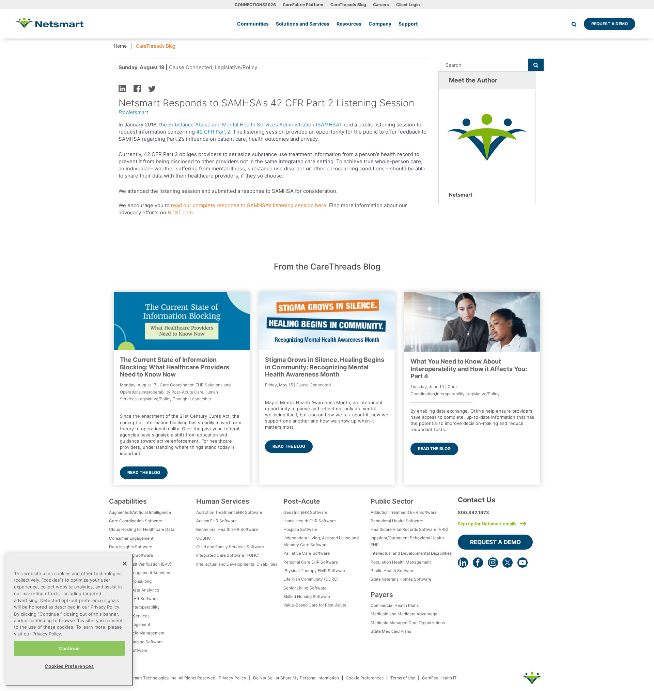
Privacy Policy (232, 677)
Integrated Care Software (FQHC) (228, 555)
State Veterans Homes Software (401, 579)
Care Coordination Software (135, 520)
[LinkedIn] (463, 562)
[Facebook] (478, 562)
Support (408, 24)
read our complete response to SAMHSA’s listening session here (248, 205)
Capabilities (128, 501)
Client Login (408, 4)
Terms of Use (402, 677)
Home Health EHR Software (309, 520)
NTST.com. (181, 212)
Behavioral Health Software (397, 520)
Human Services (222, 501)
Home (120, 46)
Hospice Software (300, 529)
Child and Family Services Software (230, 546)
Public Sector (392, 501)
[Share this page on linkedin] (122, 88)
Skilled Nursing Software (306, 596)
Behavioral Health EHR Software (227, 529)
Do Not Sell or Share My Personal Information (296, 677)
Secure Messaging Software (136, 641)
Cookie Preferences (365, 677)
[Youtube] (522, 562)
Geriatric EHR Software (305, 512)
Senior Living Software (305, 587)
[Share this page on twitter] (152, 88)
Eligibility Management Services (139, 572)
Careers (381, 4)
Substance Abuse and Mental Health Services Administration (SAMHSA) (254, 124)
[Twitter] (507, 562)
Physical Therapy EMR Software (314, 570)
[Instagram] (493, 562)
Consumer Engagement (131, 538)
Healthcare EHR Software (133, 598)
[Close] (124, 563)
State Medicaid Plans (391, 631)
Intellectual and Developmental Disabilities (236, 564)
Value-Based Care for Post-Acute (314, 605)
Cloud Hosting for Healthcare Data (141, 529)
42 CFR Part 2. (214, 131)
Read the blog (143, 472)
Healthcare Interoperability (134, 607)
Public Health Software (393, 570)
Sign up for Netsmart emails (487, 523)
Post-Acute (301, 501)
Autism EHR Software (216, 520)
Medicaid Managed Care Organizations (408, 622)
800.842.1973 (473, 512)
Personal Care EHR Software (310, 562)
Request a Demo (609, 23)
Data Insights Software (130, 546)
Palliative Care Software (306, 553)
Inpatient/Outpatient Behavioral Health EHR (407, 541)
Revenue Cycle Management (137, 632)
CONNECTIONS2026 (255, 4)
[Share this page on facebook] (137, 88)
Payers (382, 594)
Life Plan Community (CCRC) (311, 579)
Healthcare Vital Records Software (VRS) (409, 529)
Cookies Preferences (69, 666)
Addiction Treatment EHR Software (229, 512)
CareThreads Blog (348, 4)
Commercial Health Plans (395, 605)
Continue (69, 648)
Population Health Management (401, 562)
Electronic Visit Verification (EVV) (140, 564)
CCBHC (203, 538)
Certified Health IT (439, 677)
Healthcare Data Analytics (134, 590)
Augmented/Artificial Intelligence (140, 512)
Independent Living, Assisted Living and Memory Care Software (321, 541)
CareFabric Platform (303, 4)
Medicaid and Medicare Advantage (404, 613)
